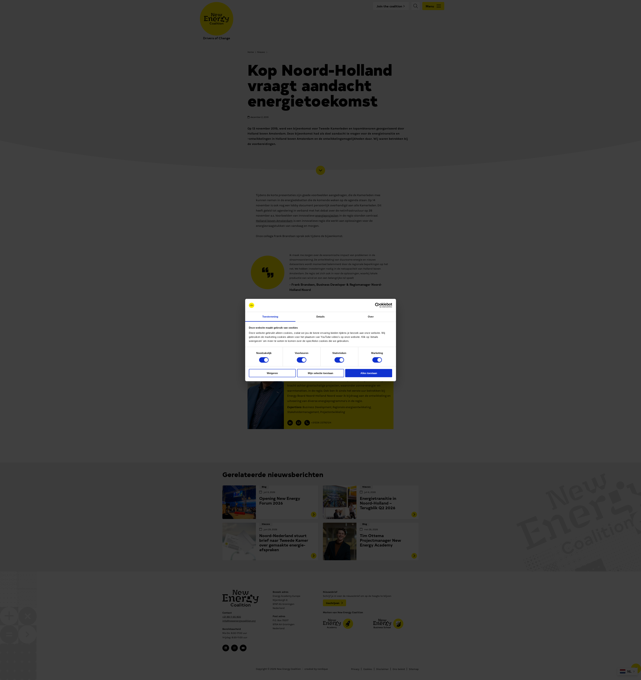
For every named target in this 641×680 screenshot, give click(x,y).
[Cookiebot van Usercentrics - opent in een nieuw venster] (377, 305)
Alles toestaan (368, 373)
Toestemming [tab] (270, 316)
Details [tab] (320, 316)
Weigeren (272, 373)
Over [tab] (371, 316)
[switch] (301, 359)
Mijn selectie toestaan (320, 373)
